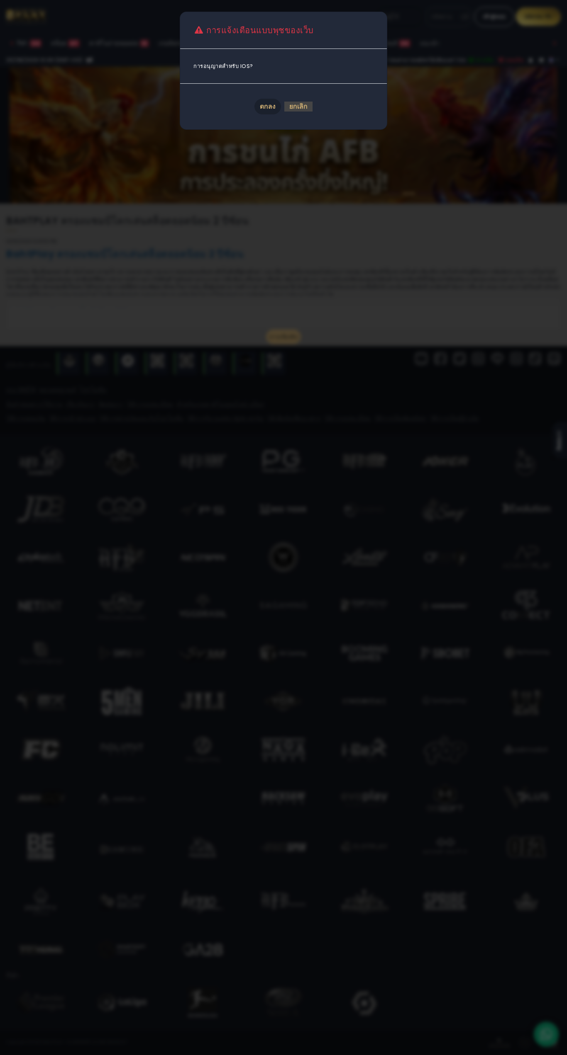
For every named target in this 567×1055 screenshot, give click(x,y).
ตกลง (268, 106)
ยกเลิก (298, 106)
